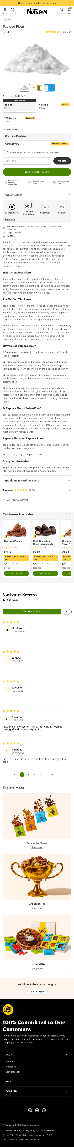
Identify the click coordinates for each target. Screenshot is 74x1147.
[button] (52, 32)
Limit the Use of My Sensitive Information (22, 1140)
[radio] (19, 105)
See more (9, 219)
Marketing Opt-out (11, 1131)
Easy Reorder (13, 1072)
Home (7, 20)
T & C (49, 1135)
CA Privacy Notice (46, 1131)
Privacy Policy (29, 1131)
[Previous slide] (4, 3)
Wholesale (11, 1067)
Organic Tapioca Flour (29, 454)
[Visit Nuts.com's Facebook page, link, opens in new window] (30, 1110)
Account (10, 1061)
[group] (24, 87)
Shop (5, 13)
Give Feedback (37, 992)
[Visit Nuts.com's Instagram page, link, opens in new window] (37, 1110)
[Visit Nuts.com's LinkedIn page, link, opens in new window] (44, 1110)
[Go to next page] (58, 774)
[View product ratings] (16, 548)
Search (61, 13)
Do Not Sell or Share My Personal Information (23, 1135)
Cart (69, 11)
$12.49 (7, 551)
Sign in (12, 13)
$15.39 (65, 551)
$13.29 (36, 551)
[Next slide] (69, 3)
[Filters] (66, 611)
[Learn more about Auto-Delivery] (21, 130)
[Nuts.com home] (37, 11)
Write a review (32, 611)
